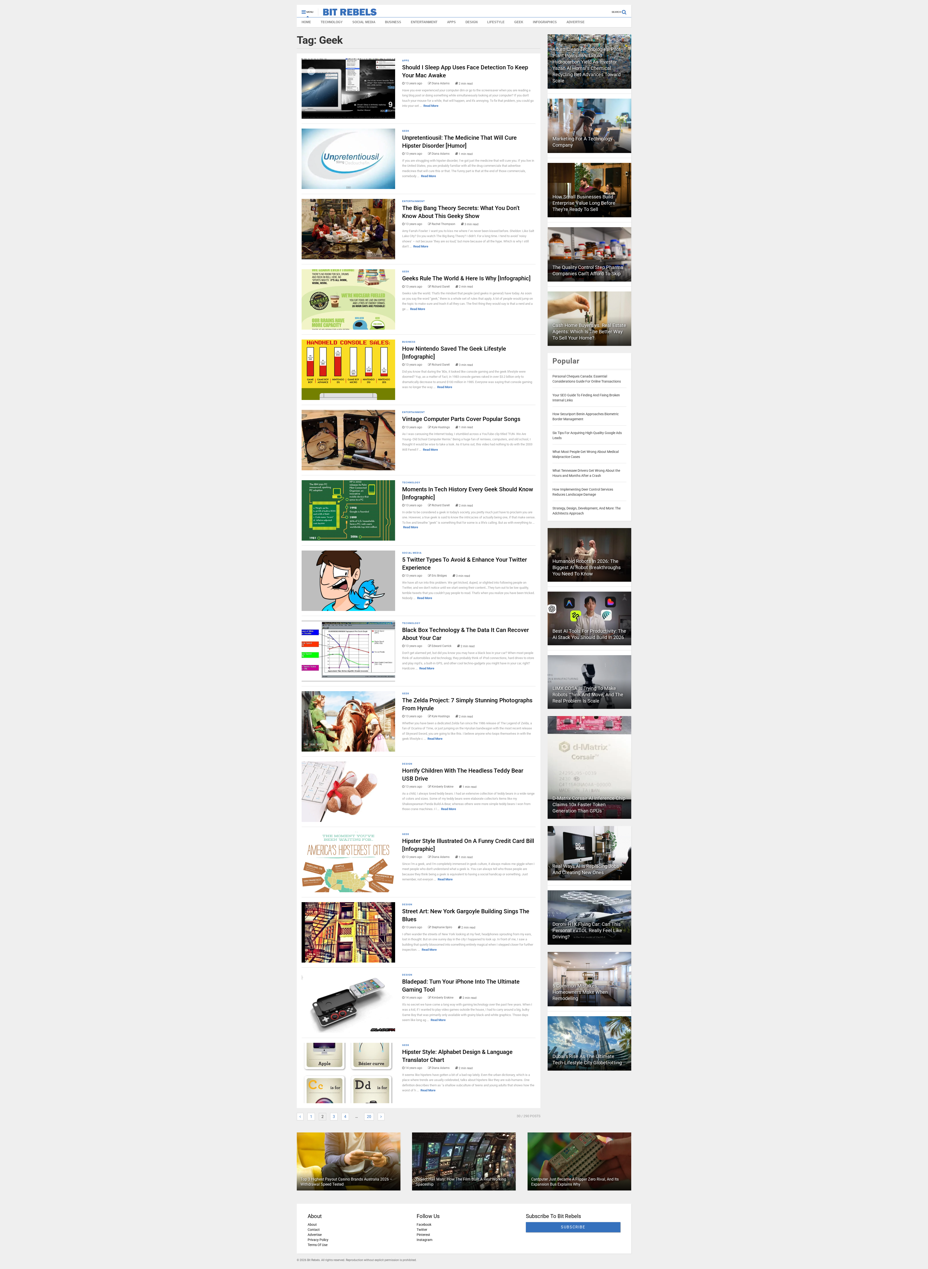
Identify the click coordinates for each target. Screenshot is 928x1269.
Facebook (424, 1224)
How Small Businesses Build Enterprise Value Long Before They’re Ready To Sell (583, 203)
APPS (451, 22)
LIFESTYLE (496, 22)
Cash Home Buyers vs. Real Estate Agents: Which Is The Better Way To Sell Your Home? (589, 331)
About (312, 1224)
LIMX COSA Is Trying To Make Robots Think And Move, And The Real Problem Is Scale (587, 694)
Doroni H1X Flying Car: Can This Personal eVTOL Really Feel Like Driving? (587, 930)
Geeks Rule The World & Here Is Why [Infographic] (466, 278)
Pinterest (423, 1235)
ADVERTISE (575, 22)
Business (408, 342)
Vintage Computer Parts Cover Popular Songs (461, 419)
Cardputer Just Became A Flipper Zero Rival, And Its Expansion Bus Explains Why (575, 1182)
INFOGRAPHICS (545, 22)
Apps (405, 60)
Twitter (422, 1230)
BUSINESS (393, 22)
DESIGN (471, 22)
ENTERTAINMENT (424, 22)
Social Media (412, 552)
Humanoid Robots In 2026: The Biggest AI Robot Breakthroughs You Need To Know (586, 567)
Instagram (424, 1240)
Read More (430, 106)
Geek (405, 131)
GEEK (518, 22)
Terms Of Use (317, 1245)
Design (407, 763)
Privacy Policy (318, 1240)
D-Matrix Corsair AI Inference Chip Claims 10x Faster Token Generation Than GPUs (588, 804)
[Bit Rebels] (347, 13)
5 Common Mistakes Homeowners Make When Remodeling (580, 992)
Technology (411, 482)
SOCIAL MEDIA (363, 22)
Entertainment (413, 201)
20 (369, 1116)
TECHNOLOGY (332, 22)
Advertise (315, 1235)
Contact (314, 1230)
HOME (306, 22)
